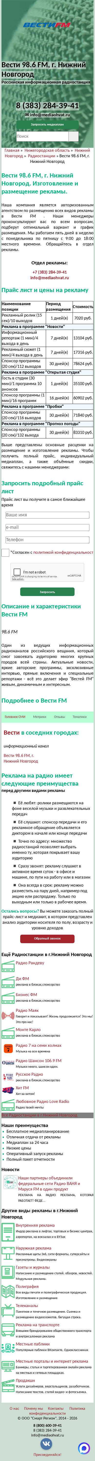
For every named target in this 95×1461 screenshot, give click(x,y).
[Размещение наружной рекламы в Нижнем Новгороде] (8, 1258)
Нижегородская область (47, 150)
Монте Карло (28, 1030)
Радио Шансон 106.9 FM (38, 1061)
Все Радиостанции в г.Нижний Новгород (39, 1115)
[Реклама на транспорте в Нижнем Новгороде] (8, 1335)
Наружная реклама (33, 1248)
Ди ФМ (22, 979)
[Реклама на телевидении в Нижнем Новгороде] (8, 1316)
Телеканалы (27, 1306)
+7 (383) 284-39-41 (50, 272)
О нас (14, 1409)
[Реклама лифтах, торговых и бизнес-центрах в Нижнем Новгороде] (8, 1240)
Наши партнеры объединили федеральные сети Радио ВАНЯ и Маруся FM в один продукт (49, 1184)
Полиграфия (27, 1287)
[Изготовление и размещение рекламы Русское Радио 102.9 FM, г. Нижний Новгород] (8, 1079)
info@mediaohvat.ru (49, 278)
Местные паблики (33, 1344)
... (44, 1201)
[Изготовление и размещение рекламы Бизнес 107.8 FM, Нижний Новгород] (8, 1002)
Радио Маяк (27, 1010)
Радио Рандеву (30, 963)
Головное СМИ (15, 717)
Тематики (80, 717)
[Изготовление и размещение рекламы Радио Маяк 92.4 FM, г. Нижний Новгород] (8, 1021)
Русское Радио (29, 1074)
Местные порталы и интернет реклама (52, 1361)
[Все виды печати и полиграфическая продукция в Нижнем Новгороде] (8, 1297)
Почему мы (33, 1409)
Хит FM (22, 1088)
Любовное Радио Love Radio (42, 1102)
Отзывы (59, 717)
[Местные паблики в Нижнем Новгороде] (8, 1353)
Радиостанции (41, 156)
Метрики (39, 717)
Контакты (56, 1409)
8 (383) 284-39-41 (47, 1431)
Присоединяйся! (47, 1455)
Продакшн (25, 1380)
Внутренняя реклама (35, 1225)
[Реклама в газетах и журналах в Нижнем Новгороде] (8, 1278)
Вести (12, 733)
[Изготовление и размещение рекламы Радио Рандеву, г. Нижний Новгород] (8, 971)
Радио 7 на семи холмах (38, 1045)
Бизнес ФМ (26, 995)
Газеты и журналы (33, 1267)
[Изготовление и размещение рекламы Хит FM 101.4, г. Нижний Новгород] (8, 1093)
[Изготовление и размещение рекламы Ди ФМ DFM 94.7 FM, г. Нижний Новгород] (8, 987)
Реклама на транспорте (37, 1325)
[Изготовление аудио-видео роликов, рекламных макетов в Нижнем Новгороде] (8, 1391)
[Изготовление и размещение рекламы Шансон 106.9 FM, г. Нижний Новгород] (8, 1066)
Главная (12, 150)
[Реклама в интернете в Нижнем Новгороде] (8, 1370)
